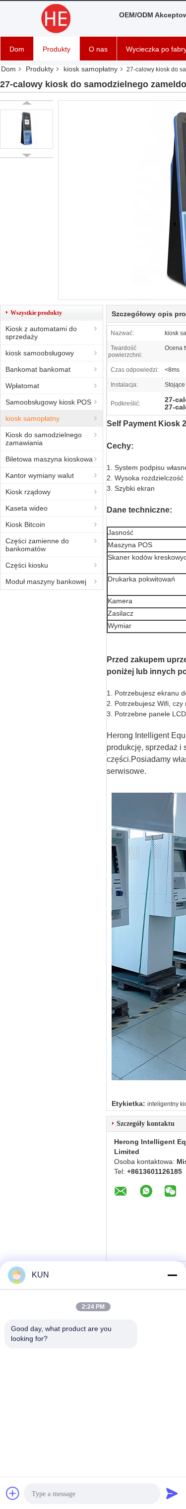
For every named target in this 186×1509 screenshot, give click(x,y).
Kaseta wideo (26, 508)
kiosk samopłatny (90, 68)
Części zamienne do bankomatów (37, 545)
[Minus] (172, 1275)
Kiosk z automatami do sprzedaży (41, 333)
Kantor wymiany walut (39, 475)
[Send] (172, 1493)
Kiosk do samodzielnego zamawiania (43, 439)
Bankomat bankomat (37, 369)
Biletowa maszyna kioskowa (49, 459)
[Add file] (13, 1493)
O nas (98, 49)
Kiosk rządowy (28, 492)
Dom (16, 49)
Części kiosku (26, 565)
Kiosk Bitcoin (25, 524)
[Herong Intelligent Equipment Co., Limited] (54, 18)
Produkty (56, 49)
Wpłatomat (22, 386)
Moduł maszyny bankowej (45, 581)
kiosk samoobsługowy (39, 353)
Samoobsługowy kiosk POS (48, 402)
